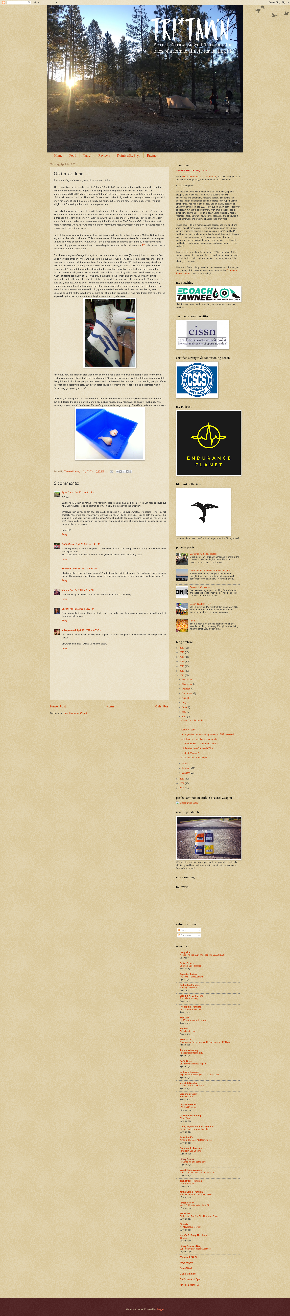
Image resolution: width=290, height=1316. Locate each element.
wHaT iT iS (185, 1039)
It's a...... (183, 1238)
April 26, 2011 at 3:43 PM (88, 544)
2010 (182, 778)
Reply (64, 534)
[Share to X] (123, 471)
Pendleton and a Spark (190, 1151)
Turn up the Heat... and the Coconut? (199, 743)
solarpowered (69, 630)
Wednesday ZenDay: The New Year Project (199, 1216)
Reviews (104, 155)
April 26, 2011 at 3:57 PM (84, 568)
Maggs (65, 590)
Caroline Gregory (188, 1094)
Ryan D (65, 492)
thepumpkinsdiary (189, 1050)
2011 (182, 675)
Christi (65, 609)
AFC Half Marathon (188, 1107)
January (186, 773)
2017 (182, 647)
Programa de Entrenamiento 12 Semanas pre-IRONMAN (205, 1042)
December (187, 679)
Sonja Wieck (186, 1268)
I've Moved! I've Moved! (190, 1227)
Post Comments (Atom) (75, 713)
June (184, 707)
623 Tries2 (185, 1213)
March (185, 763)
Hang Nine (185, 952)
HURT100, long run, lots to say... (194, 1020)
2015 (182, 657)
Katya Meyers (186, 1262)
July (184, 702)
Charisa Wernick (188, 1104)
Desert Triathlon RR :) (200, 604)
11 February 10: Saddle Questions (195, 1249)
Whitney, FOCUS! (188, 1257)
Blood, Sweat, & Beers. (191, 996)
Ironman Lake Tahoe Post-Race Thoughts (210, 570)
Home (58, 155)
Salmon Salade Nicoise (190, 966)
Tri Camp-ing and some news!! (193, 1162)
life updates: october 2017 (191, 1053)
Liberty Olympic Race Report (193, 1064)
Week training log (188, 1031)
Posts (183, 930)
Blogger (160, 1309)
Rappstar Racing (188, 974)
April (184, 716)
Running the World (188, 988)
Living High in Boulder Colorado (196, 1126)
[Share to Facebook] (127, 471)
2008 (182, 788)
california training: (189, 1072)
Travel (87, 155)
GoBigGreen (68, 544)
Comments (185, 935)
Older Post (162, 706)
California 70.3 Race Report (203, 554)
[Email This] (117, 471)
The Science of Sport (190, 1279)
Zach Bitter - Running (191, 1181)
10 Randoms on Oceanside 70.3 (197, 748)
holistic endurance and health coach (198, 176)
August (186, 698)
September (187, 693)
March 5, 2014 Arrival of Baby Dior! (195, 1205)
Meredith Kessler (188, 1083)
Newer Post (58, 706)
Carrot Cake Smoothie (192, 720)
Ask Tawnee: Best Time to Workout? (199, 739)
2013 (182, 666)
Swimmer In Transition (191, 1148)
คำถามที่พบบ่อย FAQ (189, 998)
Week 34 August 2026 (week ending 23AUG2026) (202, 955)
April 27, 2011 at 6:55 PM (89, 630)
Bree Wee (184, 1017)
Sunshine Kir (186, 1137)
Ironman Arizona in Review (192, 1085)
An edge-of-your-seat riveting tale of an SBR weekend (207, 734)
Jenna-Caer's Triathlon (191, 1192)
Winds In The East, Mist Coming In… (196, 1140)
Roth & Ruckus (186, 1096)
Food (72, 155)
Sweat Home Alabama (191, 1170)
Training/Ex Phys (128, 155)
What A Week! (186, 1118)
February (186, 768)
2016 (182, 652)
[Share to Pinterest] (130, 471)
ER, (144, 245)
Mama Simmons (188, 1274)
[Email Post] (111, 471)
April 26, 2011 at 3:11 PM (82, 492)
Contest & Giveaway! (200, 587)
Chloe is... (185, 1224)
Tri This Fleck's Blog (190, 1115)
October (186, 688)
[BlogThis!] (120, 471)
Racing (152, 155)
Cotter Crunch (187, 963)
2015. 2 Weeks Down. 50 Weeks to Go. (197, 1172)
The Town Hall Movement (191, 977)
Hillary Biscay (187, 1159)
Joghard (184, 1028)
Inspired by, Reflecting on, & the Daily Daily (199, 1075)
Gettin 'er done (188, 729)
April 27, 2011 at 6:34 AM (82, 590)
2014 (182, 661)
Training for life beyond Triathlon (194, 1129)
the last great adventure (190, 1009)
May (184, 712)
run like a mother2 (189, 1285)
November (187, 684)
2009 (182, 783)
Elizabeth (66, 568)
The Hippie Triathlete (190, 1007)
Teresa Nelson (187, 1202)
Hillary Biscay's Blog (190, 1246)
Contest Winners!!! (190, 753)
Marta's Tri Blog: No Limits (193, 1235)
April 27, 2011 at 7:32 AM (82, 609)
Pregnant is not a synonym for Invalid (196, 1194)
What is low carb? (188, 1183)
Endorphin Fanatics (190, 985)
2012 (182, 671)
